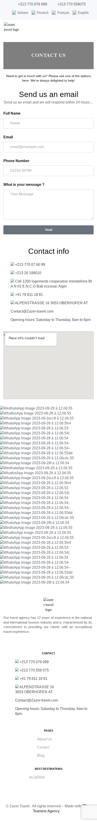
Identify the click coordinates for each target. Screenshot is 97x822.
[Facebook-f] (31, 642)
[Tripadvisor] (66, 642)
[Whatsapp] (54, 642)
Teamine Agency (46, 811)
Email (8, 137)
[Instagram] (43, 642)
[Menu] (92, 30)
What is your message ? (23, 184)
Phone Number (16, 161)
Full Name (12, 113)
